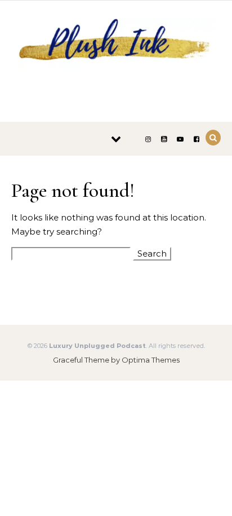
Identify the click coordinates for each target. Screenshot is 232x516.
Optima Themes (151, 359)
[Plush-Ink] (116, 56)
